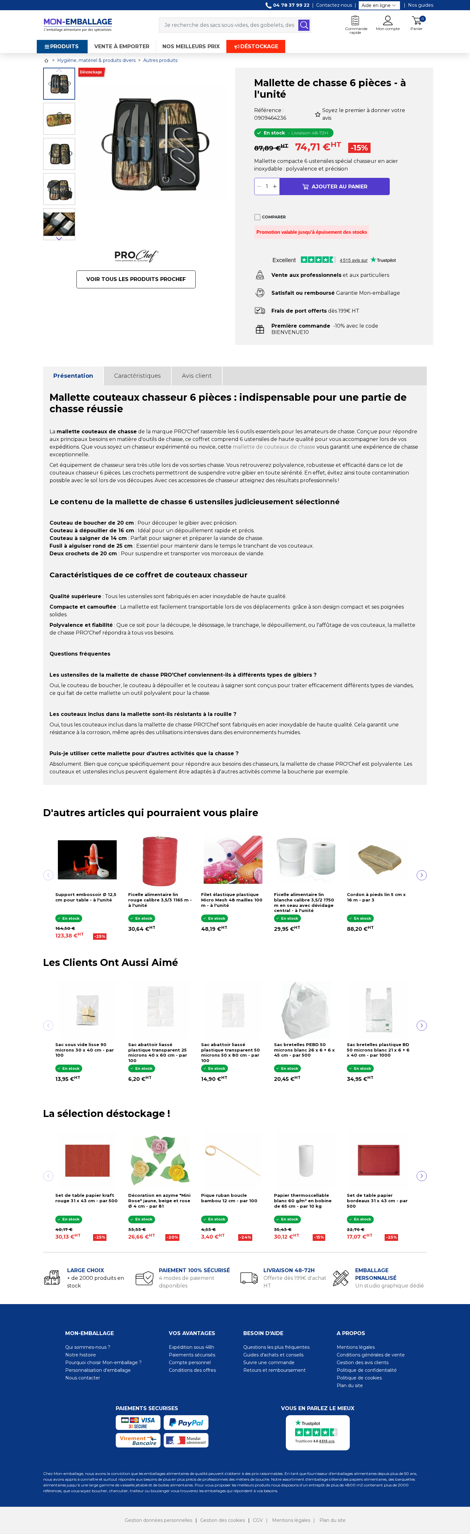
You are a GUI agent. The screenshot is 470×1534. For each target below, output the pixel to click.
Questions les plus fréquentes (276, 1347)
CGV (258, 1520)
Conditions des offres (192, 1370)
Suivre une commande (268, 1362)
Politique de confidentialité (367, 1370)
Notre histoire (80, 1355)
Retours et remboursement (274, 1370)
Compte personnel (190, 1362)
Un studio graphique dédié (389, 1286)
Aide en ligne (376, 5)
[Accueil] (46, 60)
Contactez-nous (334, 5)
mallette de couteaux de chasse (274, 447)
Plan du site (350, 1385)
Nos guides (420, 5)
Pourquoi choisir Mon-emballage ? (103, 1362)
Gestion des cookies (222, 1520)
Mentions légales (356, 1347)
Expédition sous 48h (191, 1347)
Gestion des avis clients (362, 1362)
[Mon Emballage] (77, 25)
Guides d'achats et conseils (273, 1355)
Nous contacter (82, 1378)
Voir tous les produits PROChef (136, 279)
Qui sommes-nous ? (87, 1347)
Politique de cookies (359, 1378)
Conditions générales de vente (371, 1355)
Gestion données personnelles (158, 1520)
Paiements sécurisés (192, 1355)
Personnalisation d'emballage (98, 1370)
